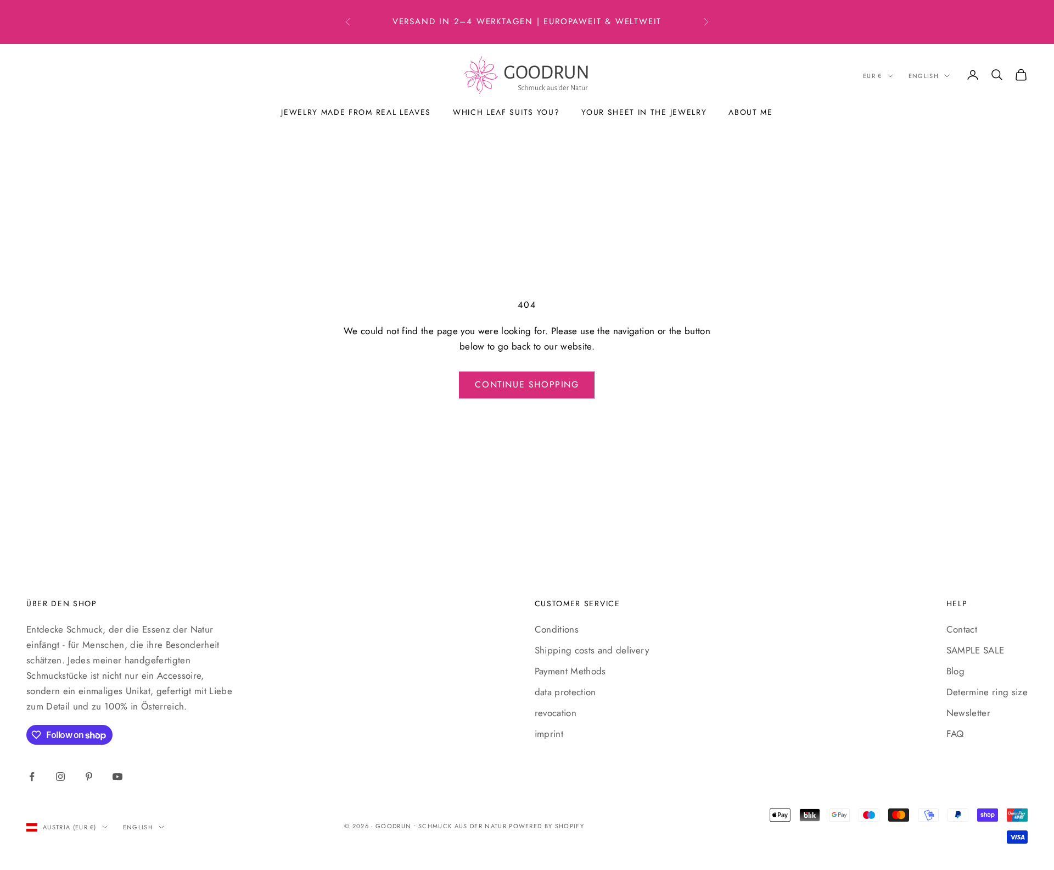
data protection (565, 692)
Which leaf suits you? (506, 112)
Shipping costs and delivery (592, 650)
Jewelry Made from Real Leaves (356, 112)
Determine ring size (987, 692)
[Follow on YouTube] (117, 776)
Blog (955, 671)
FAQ (955, 733)
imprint (549, 733)
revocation (555, 712)
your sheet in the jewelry (644, 112)
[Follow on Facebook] (31, 776)
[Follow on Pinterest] (88, 776)
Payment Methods (570, 671)
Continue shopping (527, 384)
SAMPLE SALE (975, 650)
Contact (961, 629)
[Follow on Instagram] (60, 776)
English (924, 75)
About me (750, 112)
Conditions (557, 629)
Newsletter (968, 712)
